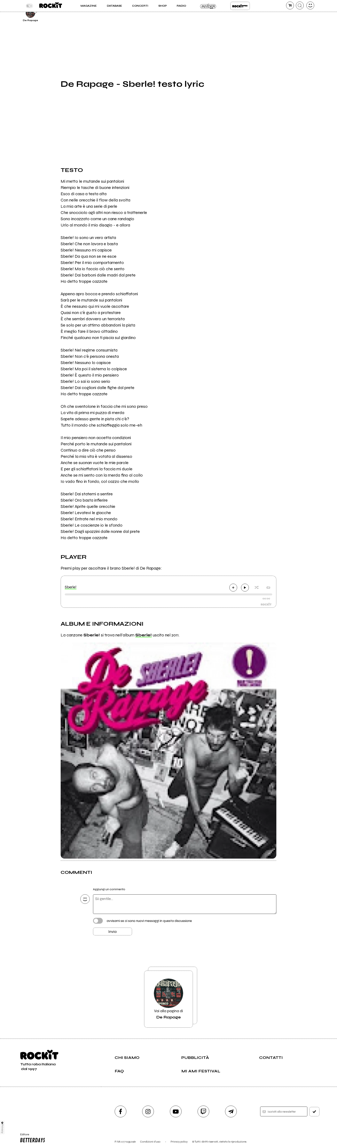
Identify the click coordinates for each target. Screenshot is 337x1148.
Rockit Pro (240, 6)
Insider (208, 6)
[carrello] (290, 5)
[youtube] (176, 1111)
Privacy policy (179, 1141)
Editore (23, 1136)
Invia (112, 931)
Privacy (2, 1128)
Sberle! (70, 587)
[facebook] (120, 1111)
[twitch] (203, 1111)
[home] (50, 6)
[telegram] (231, 1111)
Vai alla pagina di (168, 1014)
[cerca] (300, 5)
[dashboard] (310, 5)
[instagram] (148, 1111)
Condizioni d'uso (150, 1141)
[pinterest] (286, 12)
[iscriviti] (314, 1111)
